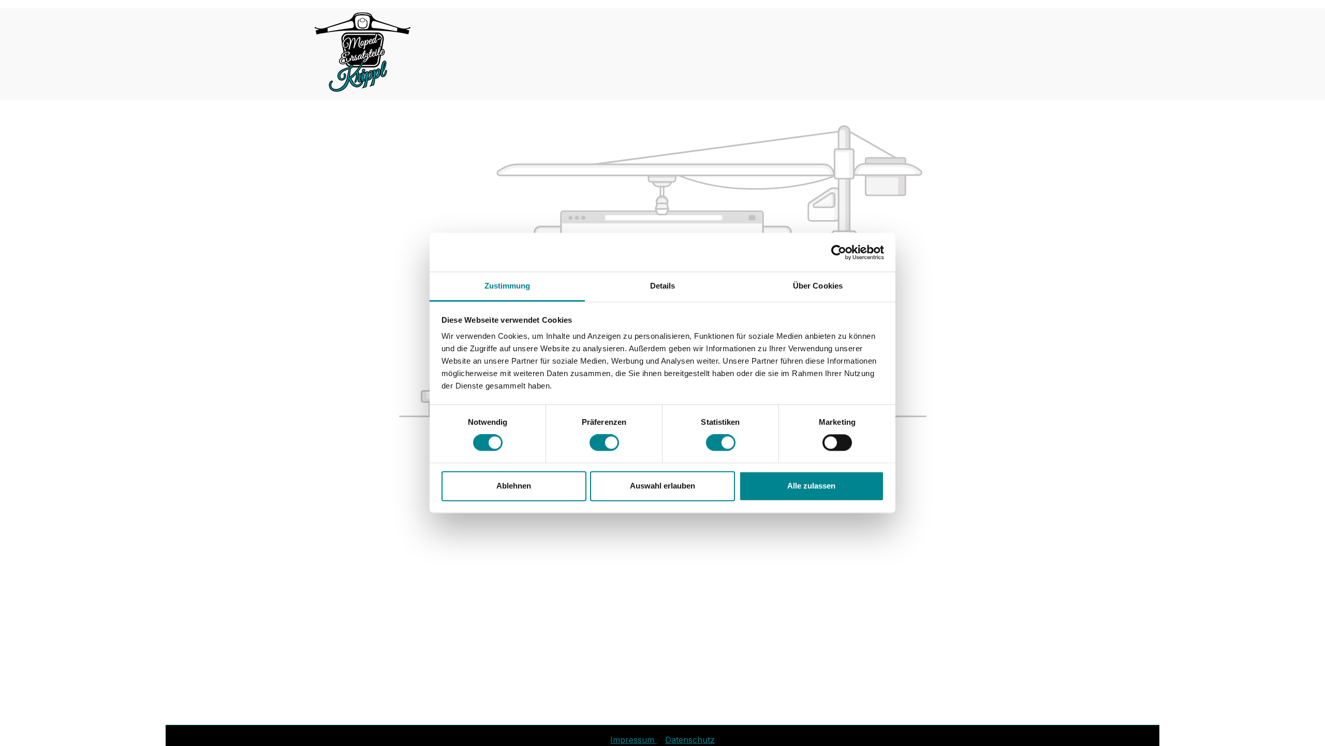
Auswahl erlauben (662, 485)
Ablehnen (513, 485)
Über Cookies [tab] (818, 285)
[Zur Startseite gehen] (362, 52)
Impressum (633, 740)
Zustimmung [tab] (507, 285)
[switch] (604, 443)
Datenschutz (690, 740)
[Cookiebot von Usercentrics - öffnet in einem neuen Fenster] (838, 252)
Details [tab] (662, 285)
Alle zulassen (811, 485)
